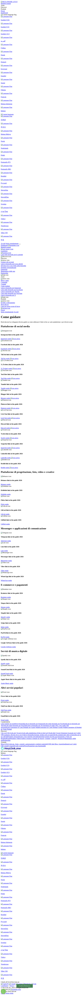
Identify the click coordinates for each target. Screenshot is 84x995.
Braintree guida (6, 597)
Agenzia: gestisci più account (43, 735)
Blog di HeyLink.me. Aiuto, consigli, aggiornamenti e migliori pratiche (24, 744)
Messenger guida (6, 561)
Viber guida (4, 570)
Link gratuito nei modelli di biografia (13, 724)
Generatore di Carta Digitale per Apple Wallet (25, 727)
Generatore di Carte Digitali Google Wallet (53, 727)
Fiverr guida (5, 700)
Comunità (11, 746)
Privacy (12, 986)
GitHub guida (5, 524)
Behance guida (5, 484)
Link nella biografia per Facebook (56, 724)
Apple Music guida (7, 683)
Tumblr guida (5, 388)
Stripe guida (5, 627)
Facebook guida (6, 349)
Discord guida (5, 428)
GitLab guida (5, 514)
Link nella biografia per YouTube (16, 725)
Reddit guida (5, 467)
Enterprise (40, 737)
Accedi (3, 243)
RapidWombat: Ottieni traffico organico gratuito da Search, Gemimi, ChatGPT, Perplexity (35, 738)
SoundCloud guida (7, 673)
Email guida (5, 720)
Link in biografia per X (34, 725)
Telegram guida (6, 541)
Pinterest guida (6, 408)
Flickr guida (5, 504)
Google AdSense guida (8, 647)
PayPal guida (5, 637)
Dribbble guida (6, 494)
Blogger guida (5, 398)
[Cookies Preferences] (3, 991)
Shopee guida (5, 607)
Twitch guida (5, 438)
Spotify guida (5, 663)
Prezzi (3, 11)
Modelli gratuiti (6, 3)
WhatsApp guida (6, 580)
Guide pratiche (19, 746)
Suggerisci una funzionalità (37, 746)
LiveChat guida (6, 418)
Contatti (5, 746)
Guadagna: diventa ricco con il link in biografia (18, 735)
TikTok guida (5, 358)
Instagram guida (6, 339)
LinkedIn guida (6, 458)
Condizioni (4, 986)
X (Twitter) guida (6, 368)
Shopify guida (5, 617)
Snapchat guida (6, 448)
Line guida (4, 551)
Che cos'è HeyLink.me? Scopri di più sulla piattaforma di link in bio (23, 733)
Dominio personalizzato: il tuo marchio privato (22, 737)
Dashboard (4, 13)
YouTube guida (6, 378)
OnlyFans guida (6, 710)
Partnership (6, 740)
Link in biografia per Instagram (35, 724)
